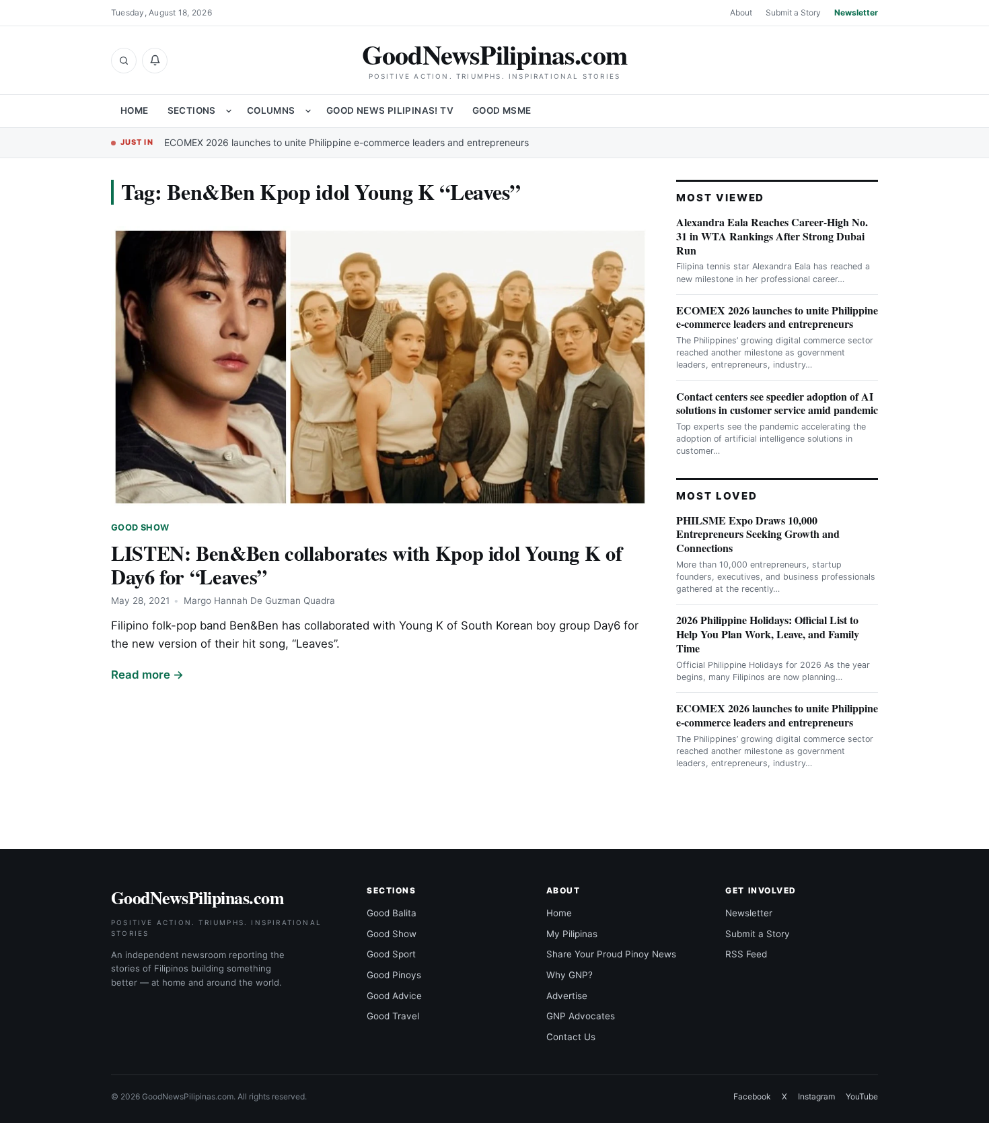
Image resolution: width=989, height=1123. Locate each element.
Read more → (147, 674)
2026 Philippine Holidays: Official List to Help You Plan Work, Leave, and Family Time (767, 634)
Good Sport (391, 954)
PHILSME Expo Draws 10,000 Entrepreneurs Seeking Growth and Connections (758, 534)
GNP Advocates (580, 1016)
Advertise (566, 995)
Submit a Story (793, 12)
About (741, 12)
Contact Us (570, 1036)
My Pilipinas (571, 933)
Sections (192, 110)
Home (134, 110)
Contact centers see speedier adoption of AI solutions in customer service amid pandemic (777, 403)
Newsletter (856, 12)
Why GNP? (569, 974)
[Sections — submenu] (228, 111)
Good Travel (393, 1016)
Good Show (140, 527)
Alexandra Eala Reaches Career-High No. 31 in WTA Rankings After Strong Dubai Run (772, 236)
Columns (271, 110)
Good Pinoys (394, 974)
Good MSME (502, 110)
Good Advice (394, 995)
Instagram (816, 1096)
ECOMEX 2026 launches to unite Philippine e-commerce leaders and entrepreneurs (346, 142)
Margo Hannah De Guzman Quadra (259, 600)
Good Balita (391, 913)
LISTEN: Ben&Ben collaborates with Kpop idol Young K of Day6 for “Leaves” (366, 564)
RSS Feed (746, 954)
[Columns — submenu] (308, 111)
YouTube (862, 1096)
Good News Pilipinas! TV (389, 110)
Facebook (752, 1096)
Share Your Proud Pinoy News (611, 954)
